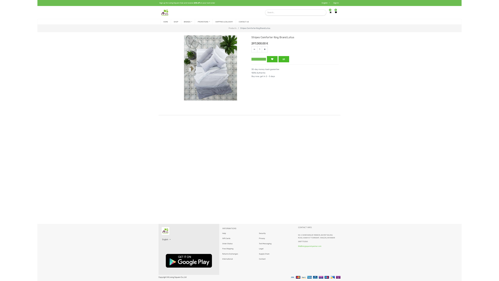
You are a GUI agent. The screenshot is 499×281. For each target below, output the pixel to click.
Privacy (262, 238)
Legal (261, 249)
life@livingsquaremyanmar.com (309, 246)
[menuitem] (165, 22)
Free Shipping (227, 249)
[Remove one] (254, 49)
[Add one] (265, 49)
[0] (330, 12)
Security (262, 233)
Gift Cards (226, 238)
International (227, 259)
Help (224, 233)
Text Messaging (265, 244)
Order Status (227, 244)
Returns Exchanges (230, 254)
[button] (258, 59)
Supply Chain (264, 254)
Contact (262, 259)
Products (233, 28)
